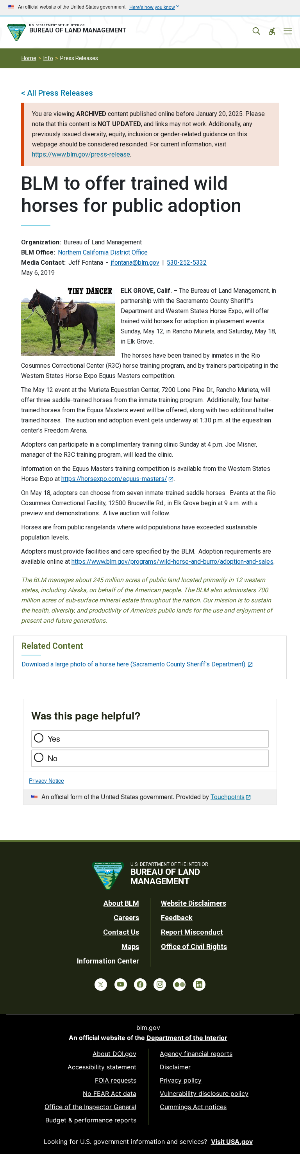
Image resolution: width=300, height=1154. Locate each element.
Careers (126, 918)
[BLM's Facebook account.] (140, 984)
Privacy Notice (46, 780)
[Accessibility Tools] (272, 31)
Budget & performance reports (90, 1120)
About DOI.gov (114, 1054)
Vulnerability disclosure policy (204, 1093)
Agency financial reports (196, 1054)
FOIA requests (115, 1080)
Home (28, 58)
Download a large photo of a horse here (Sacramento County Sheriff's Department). (133, 664)
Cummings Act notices (193, 1107)
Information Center (108, 961)
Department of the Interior (186, 1038)
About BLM (121, 903)
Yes (54, 738)
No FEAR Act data (109, 1093)
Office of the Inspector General (90, 1107)
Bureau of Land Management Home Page (68, 32)
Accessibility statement (102, 1067)
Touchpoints (228, 796)
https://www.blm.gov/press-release (81, 154)
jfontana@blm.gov (135, 262)
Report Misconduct (192, 932)
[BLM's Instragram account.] (160, 984)
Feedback (177, 918)
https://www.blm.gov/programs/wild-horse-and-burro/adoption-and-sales (172, 561)
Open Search (256, 31)
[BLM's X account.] (101, 984)
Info (48, 58)
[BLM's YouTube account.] (120, 984)
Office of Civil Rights (194, 946)
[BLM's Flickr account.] (179, 984)
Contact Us (121, 932)
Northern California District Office (103, 252)
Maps (130, 946)
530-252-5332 (187, 262)
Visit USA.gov (232, 1141)
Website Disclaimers (193, 903)
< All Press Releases (57, 93)
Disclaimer (175, 1067)
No (52, 758)
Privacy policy (181, 1080)
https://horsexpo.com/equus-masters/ (114, 479)
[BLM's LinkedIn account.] (199, 984)
